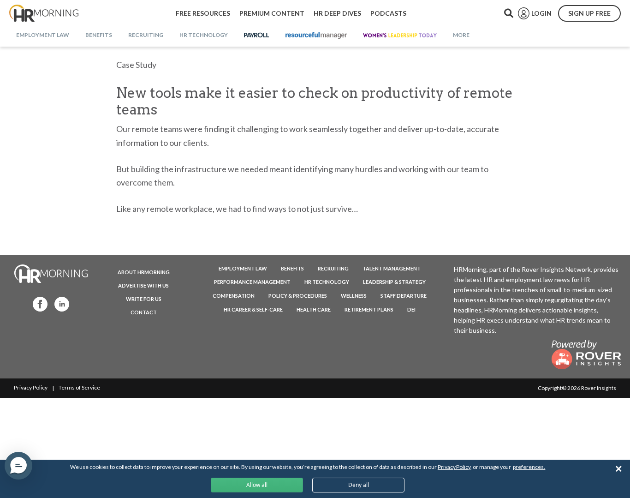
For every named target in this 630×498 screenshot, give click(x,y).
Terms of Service (79, 387)
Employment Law (243, 268)
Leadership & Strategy (394, 282)
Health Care (314, 309)
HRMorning (43, 13)
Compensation (234, 296)
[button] (18, 466)
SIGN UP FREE (589, 13)
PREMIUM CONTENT (271, 13)
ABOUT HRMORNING (144, 272)
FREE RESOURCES (203, 13)
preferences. (529, 466)
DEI (411, 309)
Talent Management (392, 268)
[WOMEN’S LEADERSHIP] (400, 35)
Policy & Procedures (297, 296)
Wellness (354, 296)
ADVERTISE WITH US (143, 285)
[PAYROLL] (256, 35)
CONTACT (144, 312)
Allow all (256, 485)
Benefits (292, 268)
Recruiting (333, 268)
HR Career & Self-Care (253, 309)
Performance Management (252, 282)
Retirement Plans (369, 309)
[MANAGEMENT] (316, 35)
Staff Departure (403, 296)
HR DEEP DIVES (337, 13)
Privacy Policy (31, 387)
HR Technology (326, 282)
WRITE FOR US (143, 299)
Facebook (37, 303)
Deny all (358, 485)
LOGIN (541, 13)
